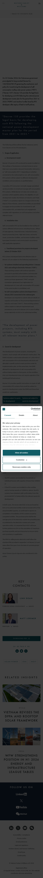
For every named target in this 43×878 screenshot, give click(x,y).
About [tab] (35, 415)
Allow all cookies (21, 453)
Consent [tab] (7, 415)
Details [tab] (21, 415)
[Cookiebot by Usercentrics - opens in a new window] (30, 409)
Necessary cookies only (21, 467)
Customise (20, 460)
